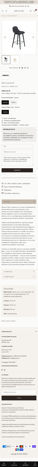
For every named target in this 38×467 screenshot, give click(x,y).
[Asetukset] (31, 11)
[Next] (33, 37)
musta (5, 102)
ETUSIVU (4, 465)
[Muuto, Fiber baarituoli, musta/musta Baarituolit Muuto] (6, 60)
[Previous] (5, 37)
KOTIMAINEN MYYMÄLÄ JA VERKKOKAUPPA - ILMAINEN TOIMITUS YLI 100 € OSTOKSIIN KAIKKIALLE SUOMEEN (19, 2)
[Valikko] (2, 11)
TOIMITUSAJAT (9, 277)
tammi (14, 102)
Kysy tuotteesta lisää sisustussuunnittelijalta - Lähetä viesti (15, 124)
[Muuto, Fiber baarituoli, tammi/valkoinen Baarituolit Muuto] (15, 60)
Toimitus (20, 93)
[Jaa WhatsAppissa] (25, 68)
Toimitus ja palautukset (12, 120)
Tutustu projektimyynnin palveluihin (13, 437)
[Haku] (6, 11)
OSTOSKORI (25, 465)
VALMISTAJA (8, 271)
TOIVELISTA (14, 465)
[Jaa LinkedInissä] (22, 68)
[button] (34, 11)
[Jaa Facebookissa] (20, 68)
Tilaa (19, 398)
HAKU (35, 465)
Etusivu (4, 16)
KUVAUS (7, 202)
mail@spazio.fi (15, 358)
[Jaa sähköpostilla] (27, 68)
